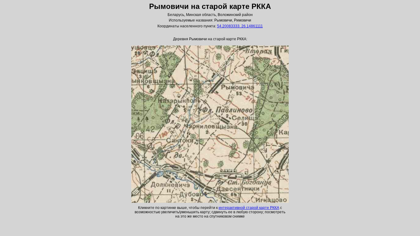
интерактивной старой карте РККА (249, 208)
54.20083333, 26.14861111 (240, 26)
